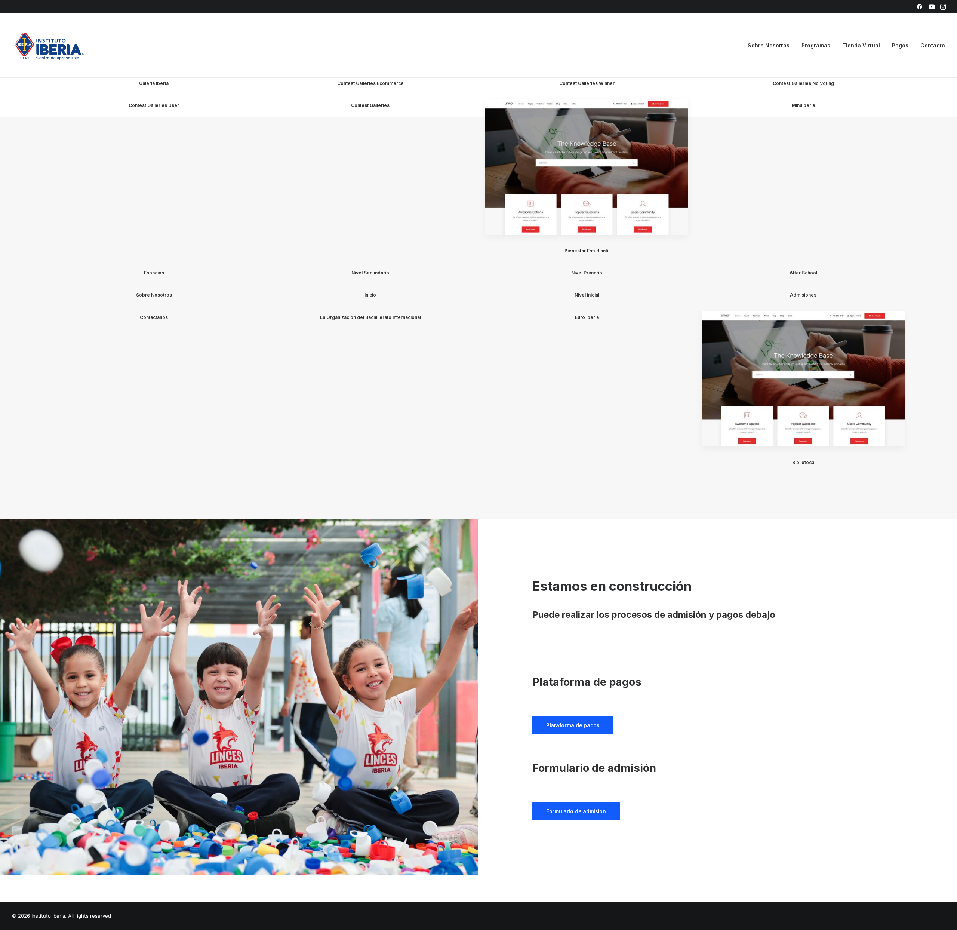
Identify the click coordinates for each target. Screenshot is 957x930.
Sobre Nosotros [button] (769, 45)
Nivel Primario (586, 273)
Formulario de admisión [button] (576, 811)
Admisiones (803, 295)
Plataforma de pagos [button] (573, 725)
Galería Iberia (154, 83)
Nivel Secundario (370, 273)
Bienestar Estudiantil (586, 251)
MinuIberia (803, 105)
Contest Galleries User (154, 105)
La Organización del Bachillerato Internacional (370, 317)
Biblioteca (803, 462)
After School (803, 273)
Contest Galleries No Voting (803, 83)
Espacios (154, 273)
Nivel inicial (587, 295)
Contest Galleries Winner (587, 83)
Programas (815, 45)
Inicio (370, 295)
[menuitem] (920, 6)
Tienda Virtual (861, 45)
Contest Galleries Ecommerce (370, 83)
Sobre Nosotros (154, 295)
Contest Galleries (370, 105)
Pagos (900, 45)
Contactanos (154, 317)
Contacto (932, 45)
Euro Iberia (587, 317)
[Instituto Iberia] (49, 45)
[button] (920, 6)
